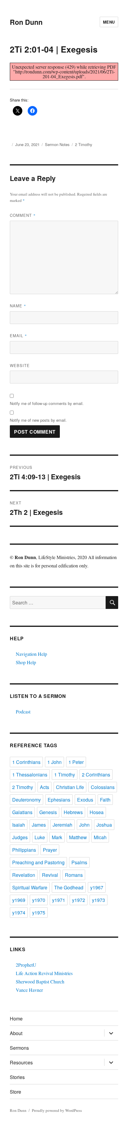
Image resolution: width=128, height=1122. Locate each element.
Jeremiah (62, 824)
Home (16, 1018)
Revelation (23, 874)
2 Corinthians (96, 774)
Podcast (23, 711)
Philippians (24, 849)
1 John (54, 762)
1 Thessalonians (29, 774)
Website (20, 365)
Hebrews (73, 812)
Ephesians (59, 799)
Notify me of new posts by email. (38, 420)
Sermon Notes (57, 144)
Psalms (79, 862)
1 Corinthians (26, 762)
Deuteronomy (26, 799)
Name (18, 305)
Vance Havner (29, 990)
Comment (23, 215)
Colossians (103, 787)
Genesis (48, 812)
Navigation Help (31, 654)
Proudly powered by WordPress (57, 1110)
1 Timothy (64, 774)
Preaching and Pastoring (38, 862)
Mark (57, 837)
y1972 (78, 900)
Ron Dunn (26, 22)
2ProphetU (26, 965)
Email (18, 335)
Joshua (104, 824)
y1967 (96, 887)
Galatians (22, 812)
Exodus (85, 799)
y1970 (38, 900)
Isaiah (18, 824)
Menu (109, 22)
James (39, 824)
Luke (40, 837)
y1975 (38, 912)
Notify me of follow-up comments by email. (47, 403)
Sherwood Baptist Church (40, 981)
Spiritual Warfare (29, 887)
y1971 (58, 900)
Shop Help (26, 662)
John (84, 824)
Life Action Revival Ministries (44, 973)
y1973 (98, 900)
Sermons (19, 1047)
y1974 (18, 912)
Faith (105, 799)
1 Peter (76, 762)
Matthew (78, 837)
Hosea (97, 812)
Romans (74, 874)
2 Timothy (83, 144)
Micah (100, 837)
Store (15, 1091)
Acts (44, 787)
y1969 (18, 900)
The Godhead (68, 887)
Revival (50, 874)
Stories (17, 1077)
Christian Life (70, 787)
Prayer (50, 849)
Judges (20, 837)
